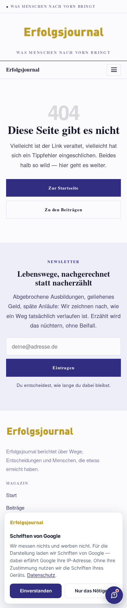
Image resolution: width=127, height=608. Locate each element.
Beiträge (15, 507)
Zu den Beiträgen (63, 209)
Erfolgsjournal (22, 69)
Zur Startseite (63, 187)
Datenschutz (41, 575)
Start (11, 494)
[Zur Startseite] (63, 523)
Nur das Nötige (91, 590)
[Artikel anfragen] (114, 595)
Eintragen (63, 367)
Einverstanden (36, 590)
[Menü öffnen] (114, 70)
